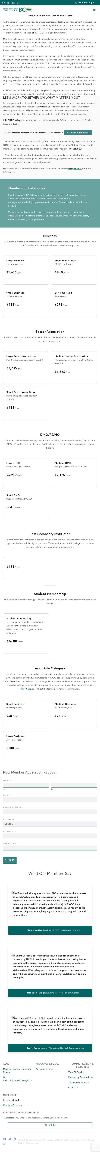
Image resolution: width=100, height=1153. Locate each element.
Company (9, 831)
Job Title (9, 843)
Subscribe (50, 1125)
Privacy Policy (87, 1140)
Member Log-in (86, 2)
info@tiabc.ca (75, 168)
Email (7, 795)
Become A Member (77, 132)
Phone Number (13, 807)
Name (7, 780)
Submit (10, 860)
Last (53, 789)
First (5, 789)
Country (8, 819)
